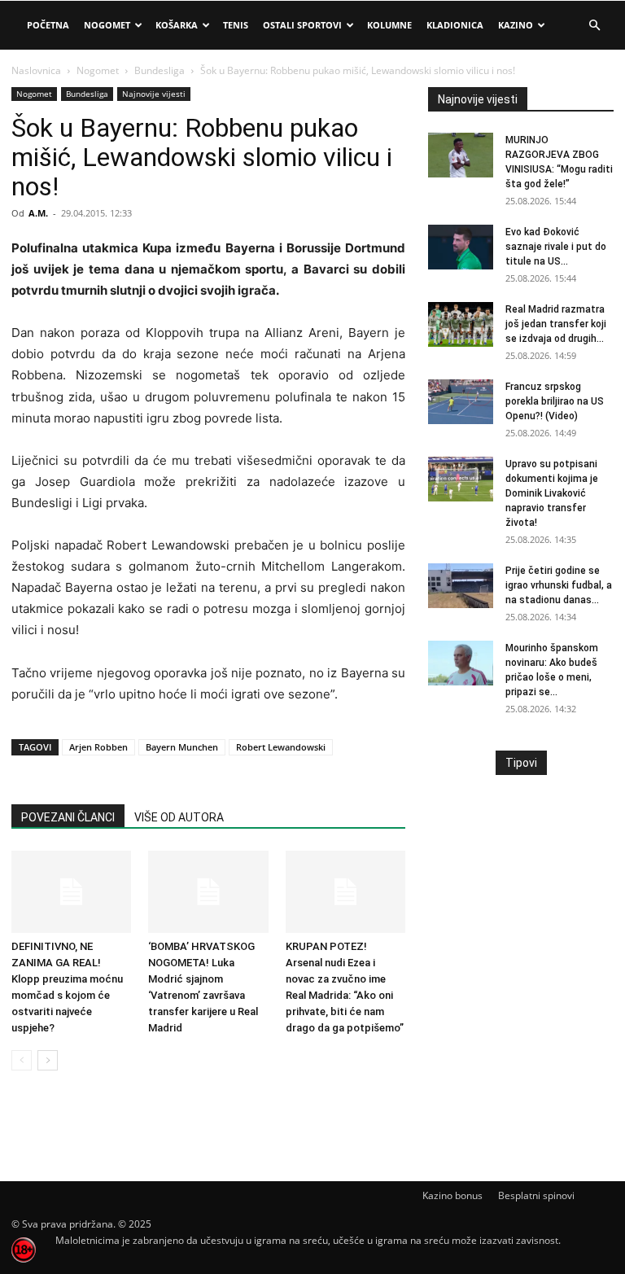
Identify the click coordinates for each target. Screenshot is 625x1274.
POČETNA (48, 25)
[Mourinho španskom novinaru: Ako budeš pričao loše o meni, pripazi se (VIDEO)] (460, 663)
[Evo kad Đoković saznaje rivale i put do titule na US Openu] (460, 247)
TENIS (235, 25)
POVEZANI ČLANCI (68, 817)
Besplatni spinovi (536, 1195)
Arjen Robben (98, 747)
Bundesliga (159, 70)
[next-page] (47, 1060)
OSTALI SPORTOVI (302, 25)
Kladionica (454, 25)
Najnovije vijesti (154, 93)
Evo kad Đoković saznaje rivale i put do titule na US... (555, 246)
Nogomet (107, 25)
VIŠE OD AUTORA (179, 817)
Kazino (515, 25)
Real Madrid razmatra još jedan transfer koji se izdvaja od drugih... (555, 324)
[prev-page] (21, 1060)
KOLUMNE (389, 25)
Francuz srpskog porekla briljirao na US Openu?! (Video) (554, 401)
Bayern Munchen (182, 747)
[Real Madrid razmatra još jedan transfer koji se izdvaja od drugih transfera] (460, 324)
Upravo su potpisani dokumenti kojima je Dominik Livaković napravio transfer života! (551, 493)
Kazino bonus (452, 1195)
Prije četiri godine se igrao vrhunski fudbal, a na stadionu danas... (558, 585)
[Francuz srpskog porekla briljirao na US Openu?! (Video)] (460, 401)
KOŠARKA (176, 25)
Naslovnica (36, 70)
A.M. (38, 213)
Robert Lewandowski (281, 747)
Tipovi (521, 762)
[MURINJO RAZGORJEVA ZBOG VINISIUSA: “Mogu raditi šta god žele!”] (460, 155)
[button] (594, 25)
